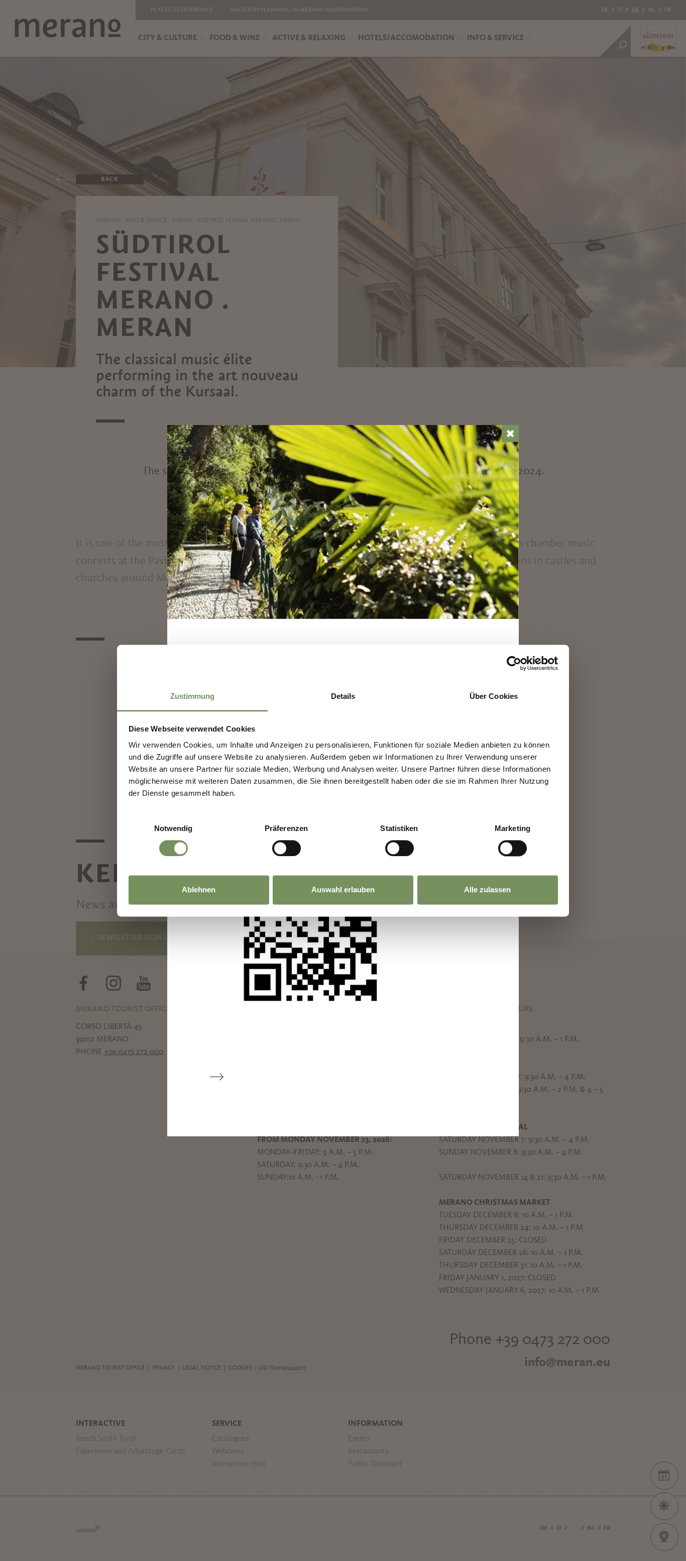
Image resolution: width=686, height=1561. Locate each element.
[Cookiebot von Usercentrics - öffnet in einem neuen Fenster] (514, 663)
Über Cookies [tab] (494, 696)
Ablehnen (198, 890)
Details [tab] (343, 696)
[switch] (286, 848)
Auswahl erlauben (343, 890)
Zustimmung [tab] (192, 696)
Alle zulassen (487, 890)
